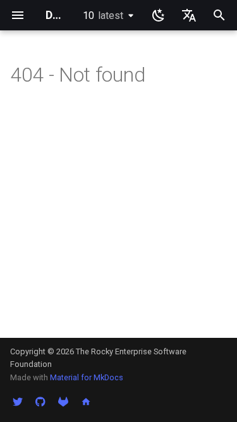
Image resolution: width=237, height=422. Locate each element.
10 (103, 15)
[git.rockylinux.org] (63, 402)
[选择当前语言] (189, 15)
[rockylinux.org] (86, 402)
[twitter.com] (18, 402)
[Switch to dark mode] (158, 15)
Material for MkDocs (86, 377)
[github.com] (40, 402)
